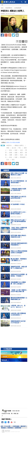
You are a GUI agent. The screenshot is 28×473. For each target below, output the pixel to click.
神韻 (7, 148)
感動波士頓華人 (19, 145)
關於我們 (23, 426)
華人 (20, 148)
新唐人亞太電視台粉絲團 (13, 142)
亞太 (7, 159)
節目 (13, 159)
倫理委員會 (18, 427)
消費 (10, 155)
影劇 (10, 152)
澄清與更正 (11, 427)
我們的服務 (16, 426)
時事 (16, 157)
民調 (21, 155)
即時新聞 (22, 157)
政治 (10, 150)
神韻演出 (9, 145)
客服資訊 (3, 427)
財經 (16, 150)
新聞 (16, 155)
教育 (21, 152)
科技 (10, 157)
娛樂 (16, 152)
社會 (21, 150)
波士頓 (14, 148)
